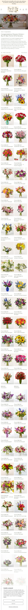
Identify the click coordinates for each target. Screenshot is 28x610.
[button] (20, 9)
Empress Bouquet (18, 405)
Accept (13, 600)
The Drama (3, 387)
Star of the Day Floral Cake (19, 110)
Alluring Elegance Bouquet (18, 277)
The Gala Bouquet (5, 552)
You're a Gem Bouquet (6, 350)
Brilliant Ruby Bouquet (6, 332)
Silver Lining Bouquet (6, 441)
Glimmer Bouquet (18, 534)
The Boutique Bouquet (19, 183)
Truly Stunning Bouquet (7, 146)
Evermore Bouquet (19, 479)
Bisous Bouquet (18, 201)
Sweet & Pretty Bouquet (7, 90)
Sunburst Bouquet (18, 258)
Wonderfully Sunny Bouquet (5, 239)
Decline (13, 603)
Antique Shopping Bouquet (18, 460)
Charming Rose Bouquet (20, 128)
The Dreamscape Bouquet (7, 369)
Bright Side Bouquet (6, 479)
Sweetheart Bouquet (19, 146)
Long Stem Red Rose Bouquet (6, 71)
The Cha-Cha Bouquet (19, 441)
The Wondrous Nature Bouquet (19, 90)
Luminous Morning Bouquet (19, 351)
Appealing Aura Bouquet (7, 109)
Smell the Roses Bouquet (20, 552)
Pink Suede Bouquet (6, 219)
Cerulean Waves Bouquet (7, 313)
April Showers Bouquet (6, 459)
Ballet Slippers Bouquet (7, 516)
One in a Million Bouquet (7, 405)
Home (2, 31)
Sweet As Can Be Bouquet (20, 369)
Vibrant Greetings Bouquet (18, 571)
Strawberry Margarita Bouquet (19, 497)
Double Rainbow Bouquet (7, 128)
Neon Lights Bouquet (19, 332)
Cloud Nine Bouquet (6, 423)
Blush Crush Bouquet (6, 183)
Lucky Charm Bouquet (6, 201)
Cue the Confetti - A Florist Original (19, 165)
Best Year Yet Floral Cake (20, 516)
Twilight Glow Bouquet (6, 295)
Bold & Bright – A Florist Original (7, 497)
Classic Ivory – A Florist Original (6, 277)
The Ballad (16, 387)
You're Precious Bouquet (20, 70)
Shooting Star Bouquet (6, 570)
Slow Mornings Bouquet (7, 258)
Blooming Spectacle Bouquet (19, 220)
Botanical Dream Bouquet (18, 314)
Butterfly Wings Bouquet (20, 295)
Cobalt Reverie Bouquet (20, 423)
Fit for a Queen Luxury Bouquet (19, 239)
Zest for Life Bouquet (6, 164)
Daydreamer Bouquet (6, 534)
